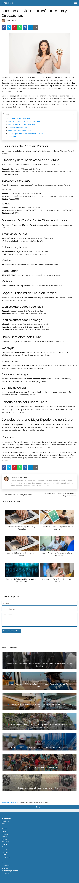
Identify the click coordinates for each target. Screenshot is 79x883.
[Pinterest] (14, 27)
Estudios (5, 831)
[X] (9, 27)
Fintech (4, 837)
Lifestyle (4, 839)
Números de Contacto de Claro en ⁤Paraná (24, 121)
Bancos (4, 824)
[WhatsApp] (19, 27)
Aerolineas (5, 821)
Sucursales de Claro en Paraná (18, 118)
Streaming (5, 842)
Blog (3, 826)
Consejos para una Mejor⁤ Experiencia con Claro (25, 134)
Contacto (5, 873)
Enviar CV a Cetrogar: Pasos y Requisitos (17, 495)
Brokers (4, 829)
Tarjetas (4, 844)
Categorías (6, 866)
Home (4, 863)
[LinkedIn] (25, 27)
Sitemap (5, 868)
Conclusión (12, 137)
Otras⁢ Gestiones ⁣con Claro (18, 127)
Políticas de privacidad (10, 871)
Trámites (5, 852)
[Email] (35, 27)
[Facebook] (4, 27)
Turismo (4, 855)
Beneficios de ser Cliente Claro (19, 131)
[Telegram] (30, 27)
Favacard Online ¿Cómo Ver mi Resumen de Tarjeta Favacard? (60, 495)
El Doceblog (7, 3)
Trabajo (4, 850)
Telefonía (5, 847)
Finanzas (5, 834)
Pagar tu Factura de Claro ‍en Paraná (21, 124)
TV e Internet (6, 857)
